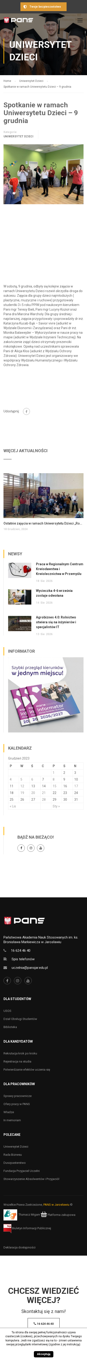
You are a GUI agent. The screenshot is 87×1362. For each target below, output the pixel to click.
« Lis (13, 806)
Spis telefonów (23, 959)
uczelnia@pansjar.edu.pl (30, 968)
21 (44, 793)
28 (44, 799)
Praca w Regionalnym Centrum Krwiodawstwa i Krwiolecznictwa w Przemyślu (59, 569)
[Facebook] (26, 411)
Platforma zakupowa (61, 1215)
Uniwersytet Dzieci (18, 136)
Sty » (56, 806)
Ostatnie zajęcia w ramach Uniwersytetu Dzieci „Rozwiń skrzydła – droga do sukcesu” (43, 523)
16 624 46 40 (20, 950)
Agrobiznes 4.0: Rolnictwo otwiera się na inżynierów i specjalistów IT (56, 622)
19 (22, 793)
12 (22, 786)
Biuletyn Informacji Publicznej (31, 1228)
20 (33, 793)
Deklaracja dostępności (19, 1247)
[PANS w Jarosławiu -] (18, 21)
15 (54, 786)
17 (76, 786)
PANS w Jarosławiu (56, 1204)
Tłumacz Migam (29, 1215)
